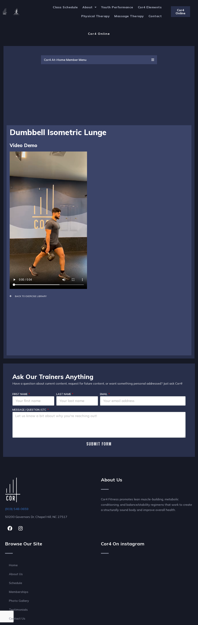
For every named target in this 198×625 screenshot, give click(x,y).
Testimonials (18, 609)
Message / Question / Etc (29, 409)
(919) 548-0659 (16, 509)
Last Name (64, 394)
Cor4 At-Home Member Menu (65, 60)
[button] (99, 59)
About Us (16, 574)
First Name (20, 394)
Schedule (15, 583)
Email (104, 394)
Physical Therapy (95, 16)
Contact (155, 16)
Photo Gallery (19, 601)
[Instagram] (20, 528)
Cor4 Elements (150, 7)
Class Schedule (65, 7)
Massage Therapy (129, 16)
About (87, 7)
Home (13, 565)
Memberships (18, 592)
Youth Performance (117, 7)
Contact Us (17, 618)
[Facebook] (10, 528)
